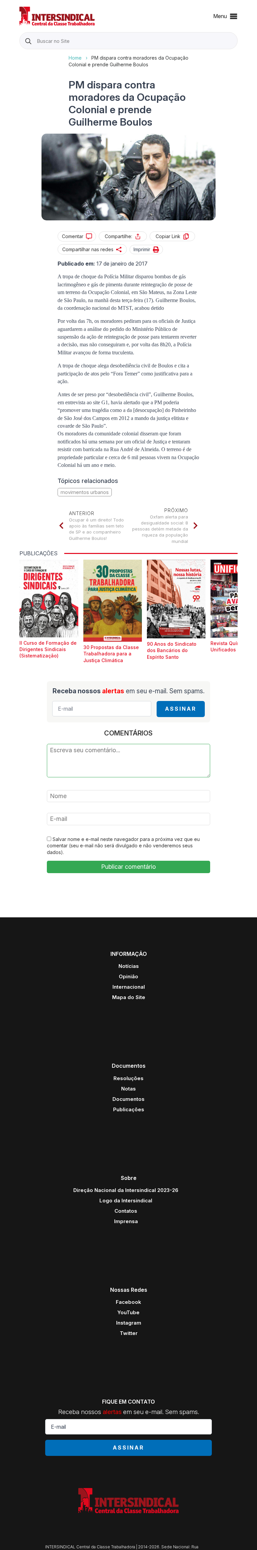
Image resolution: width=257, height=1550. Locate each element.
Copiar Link (168, 236)
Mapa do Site (128, 997)
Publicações (128, 1109)
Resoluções (128, 1078)
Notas (128, 1088)
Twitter (129, 1333)
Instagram (128, 1323)
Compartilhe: (118, 236)
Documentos (128, 1099)
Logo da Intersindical (125, 1200)
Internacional (128, 987)
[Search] (28, 41)
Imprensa (126, 1221)
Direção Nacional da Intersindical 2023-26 (125, 1190)
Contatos (125, 1211)
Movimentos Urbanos (85, 492)
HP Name (20, 54)
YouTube (128, 1312)
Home (75, 58)
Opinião (128, 976)
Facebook (128, 1302)
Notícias (128, 966)
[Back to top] (240, 1533)
